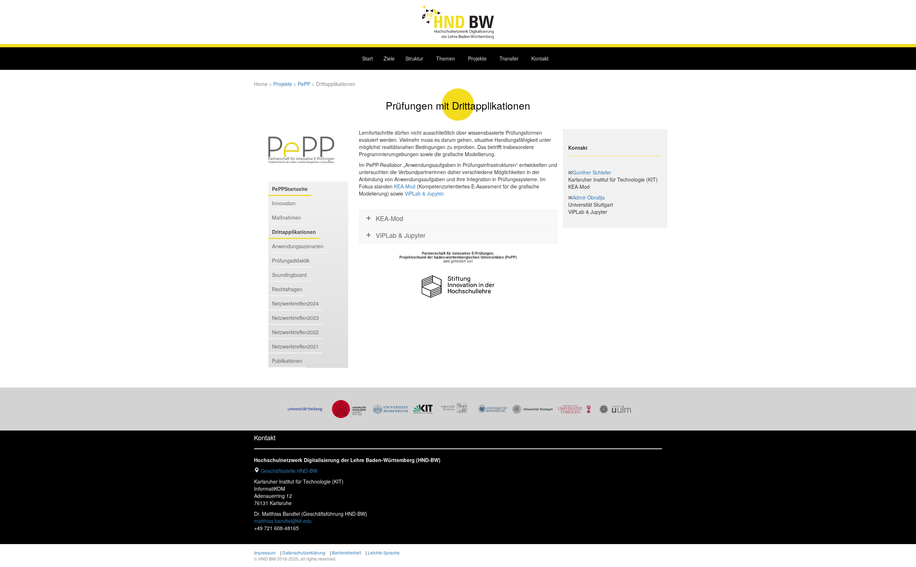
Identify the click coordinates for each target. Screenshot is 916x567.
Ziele (389, 58)
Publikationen (287, 360)
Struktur (414, 58)
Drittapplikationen (294, 231)
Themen (445, 58)
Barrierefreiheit (346, 552)
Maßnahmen (286, 217)
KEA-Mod (404, 186)
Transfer (509, 58)
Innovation (284, 203)
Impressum (265, 552)
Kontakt (540, 58)
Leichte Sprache (384, 552)
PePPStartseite (290, 188)
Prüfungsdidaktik (291, 260)
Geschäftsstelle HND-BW (289, 470)
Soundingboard (289, 274)
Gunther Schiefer (591, 172)
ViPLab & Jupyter (424, 193)
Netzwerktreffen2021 (295, 346)
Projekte (477, 58)
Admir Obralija (588, 197)
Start (367, 58)
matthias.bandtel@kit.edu (283, 520)
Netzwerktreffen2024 (295, 303)
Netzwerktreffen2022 (295, 332)
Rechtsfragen (287, 289)
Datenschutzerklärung (303, 552)
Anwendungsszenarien (297, 246)
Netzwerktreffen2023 (295, 317)
